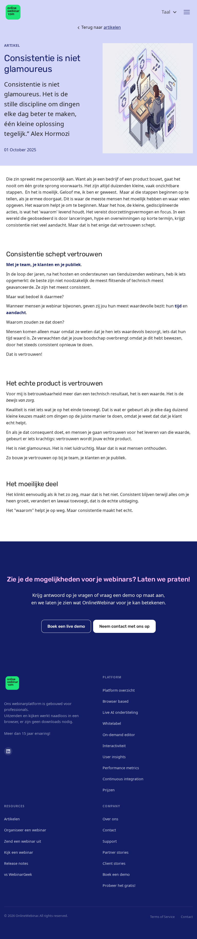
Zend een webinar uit (22, 841)
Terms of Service (162, 916)
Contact (109, 830)
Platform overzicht (119, 690)
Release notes (16, 863)
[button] (169, 12)
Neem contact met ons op (124, 626)
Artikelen (12, 818)
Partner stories (116, 852)
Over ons (110, 818)
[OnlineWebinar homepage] (13, 12)
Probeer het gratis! (119, 885)
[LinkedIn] (8, 751)
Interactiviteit (114, 745)
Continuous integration (123, 778)
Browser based (116, 701)
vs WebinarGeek (18, 874)
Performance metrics (121, 767)
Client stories (114, 863)
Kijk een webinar (18, 852)
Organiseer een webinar (25, 830)
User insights (114, 756)
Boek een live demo (66, 626)
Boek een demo (116, 874)
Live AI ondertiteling (120, 712)
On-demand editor (119, 734)
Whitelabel (112, 723)
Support (110, 841)
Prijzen (109, 789)
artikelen (112, 27)
